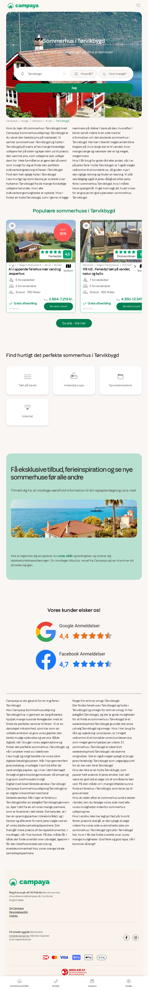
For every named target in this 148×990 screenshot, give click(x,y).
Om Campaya (16, 908)
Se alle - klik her (74, 323)
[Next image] (135, 266)
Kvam (49, 121)
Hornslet (127, 265)
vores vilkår (65, 556)
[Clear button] (64, 74)
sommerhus (109, 798)
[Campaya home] (22, 6)
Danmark (88, 265)
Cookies (13, 915)
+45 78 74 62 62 (33, 892)
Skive (48, 265)
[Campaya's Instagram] (136, 938)
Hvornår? (87, 74)
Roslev (58, 265)
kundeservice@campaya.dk (26, 896)
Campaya (12, 121)
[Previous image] (13, 266)
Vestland (37, 121)
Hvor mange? (117, 74)
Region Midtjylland (30, 265)
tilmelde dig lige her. (19, 935)
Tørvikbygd (62, 121)
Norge (24, 121)
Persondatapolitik (18, 912)
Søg (74, 88)
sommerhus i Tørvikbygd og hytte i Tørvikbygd (102, 830)
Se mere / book (58, 306)
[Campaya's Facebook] (126, 938)
